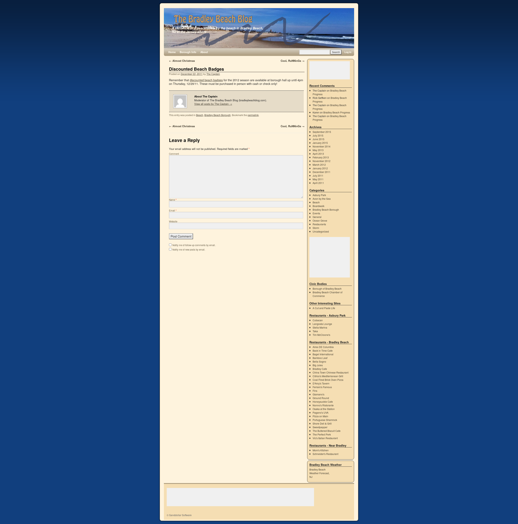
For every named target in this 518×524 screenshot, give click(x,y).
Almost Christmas (182, 61)
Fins (315, 390)
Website (173, 221)
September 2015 (322, 131)
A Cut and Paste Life (324, 308)
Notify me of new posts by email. (188, 249)
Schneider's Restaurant (325, 454)
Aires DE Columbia (323, 347)
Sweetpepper (320, 427)
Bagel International (323, 354)
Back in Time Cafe (323, 350)
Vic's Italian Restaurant (325, 438)
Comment (174, 153)
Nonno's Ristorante (323, 405)
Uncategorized (321, 231)
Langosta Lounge (322, 323)
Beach (199, 115)
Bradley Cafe (320, 368)
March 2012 (319, 164)
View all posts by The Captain (213, 104)
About (204, 52)
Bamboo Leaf (320, 358)
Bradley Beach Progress (336, 112)
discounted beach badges (206, 80)
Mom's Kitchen (321, 450)
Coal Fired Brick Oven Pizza (328, 379)
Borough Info (188, 52)
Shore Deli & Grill (322, 423)
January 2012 (320, 168)
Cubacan (318, 320)
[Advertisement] (329, 70)
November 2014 (321, 146)
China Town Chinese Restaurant (330, 372)
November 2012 (321, 161)
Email (173, 210)
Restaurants (319, 224)
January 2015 (320, 142)
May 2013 (318, 150)
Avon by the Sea (322, 198)
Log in (347, 52)
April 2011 (318, 183)
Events (316, 213)
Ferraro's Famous (322, 387)
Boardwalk (318, 206)
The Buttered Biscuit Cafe (327, 430)
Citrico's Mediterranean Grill (328, 376)
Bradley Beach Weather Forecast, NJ (319, 473)
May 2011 (318, 179)
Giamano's (318, 394)
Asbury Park (319, 195)
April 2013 (318, 153)
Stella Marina (320, 327)
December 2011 (321, 172)
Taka (315, 331)
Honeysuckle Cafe (323, 401)
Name (173, 199)
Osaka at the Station (324, 409)
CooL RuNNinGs (293, 61)
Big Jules (318, 365)
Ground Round (321, 398)
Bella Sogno (319, 361)
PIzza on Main (320, 416)
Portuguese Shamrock (325, 420)
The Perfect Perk (322, 434)
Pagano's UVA (320, 412)
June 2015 (318, 139)
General (317, 217)
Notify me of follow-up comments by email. (193, 245)
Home (172, 52)
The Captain (213, 74)
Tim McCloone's (321, 334)
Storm (316, 227)
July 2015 (318, 135)
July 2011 (318, 175)
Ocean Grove (320, 220)
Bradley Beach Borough (217, 115)
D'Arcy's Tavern (321, 383)
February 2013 (321, 157)
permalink (253, 115)
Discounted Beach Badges (196, 69)
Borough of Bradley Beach (327, 288)
